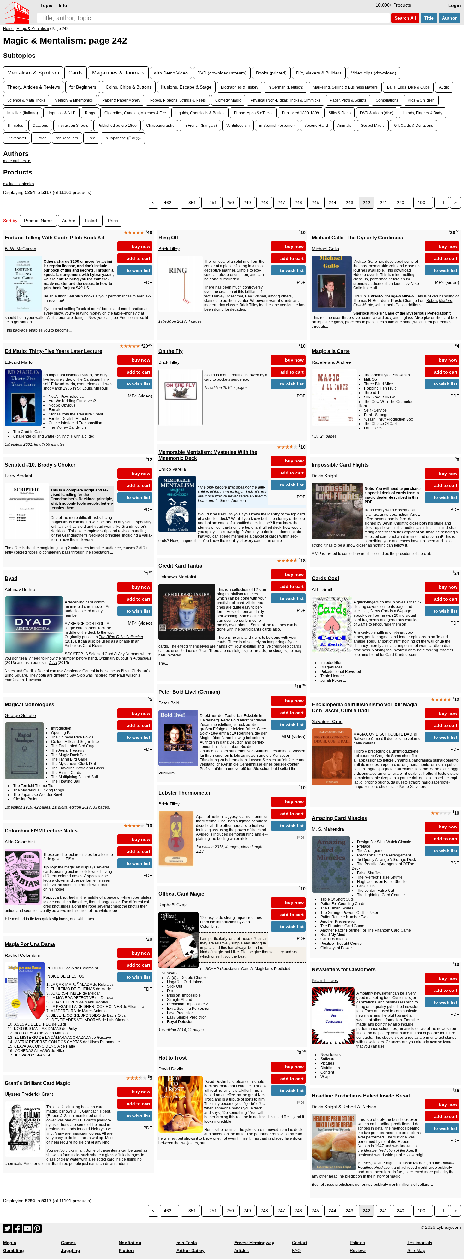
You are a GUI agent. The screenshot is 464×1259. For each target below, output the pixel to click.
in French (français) (200, 125)
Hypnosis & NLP (61, 113)
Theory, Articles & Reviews (33, 87)
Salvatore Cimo (327, 721)
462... (169, 202)
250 (230, 202)
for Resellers (67, 138)
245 (315, 202)
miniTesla (186, 1242)
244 (332, 202)
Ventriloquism (238, 125)
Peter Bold (168, 702)
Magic (9, 1242)
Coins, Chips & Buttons (129, 87)
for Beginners (82, 87)
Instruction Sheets (72, 125)
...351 (190, 202)
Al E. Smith (323, 589)
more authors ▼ (17, 161)
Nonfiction (130, 1242)
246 (298, 202)
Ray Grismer (255, 296)
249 (247, 202)
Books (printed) (271, 72)
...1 (441, 202)
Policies (357, 1242)
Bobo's (432, 300)
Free (91, 138)
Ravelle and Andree (331, 362)
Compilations (387, 100)
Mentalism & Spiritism (33, 73)
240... (402, 202)
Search (404, 18)
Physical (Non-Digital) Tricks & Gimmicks (285, 100)
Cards (75, 73)
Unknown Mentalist (177, 576)
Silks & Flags (340, 113)
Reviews (358, 1250)
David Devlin (170, 1068)
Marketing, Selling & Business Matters (345, 87)
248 (264, 202)
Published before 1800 (117, 125)
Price (113, 220)
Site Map (416, 1250)
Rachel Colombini (22, 955)
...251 (211, 202)
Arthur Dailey (190, 1250)
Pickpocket (16, 138)
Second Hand (316, 125)
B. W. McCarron (20, 248)
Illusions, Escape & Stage (186, 87)
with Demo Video (171, 72)
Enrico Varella (172, 469)
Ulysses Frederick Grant (29, 1094)
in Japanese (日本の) (123, 138)
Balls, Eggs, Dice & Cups (408, 87)
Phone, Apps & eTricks (253, 113)
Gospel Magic (372, 125)
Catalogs (40, 125)
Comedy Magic (228, 100)
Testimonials (419, 1242)
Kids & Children (421, 100)
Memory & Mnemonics (74, 100)
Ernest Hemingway (254, 1242)
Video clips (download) (373, 72)
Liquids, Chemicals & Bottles (199, 113)
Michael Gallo (325, 248)
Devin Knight (324, 475)
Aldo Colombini (20, 841)
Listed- (91, 220)
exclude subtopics (18, 184)
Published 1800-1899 (300, 113)
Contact (299, 1242)
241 (383, 202)
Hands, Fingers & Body (422, 113)
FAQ (296, 1250)
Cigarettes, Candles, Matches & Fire (135, 113)
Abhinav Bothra (20, 589)
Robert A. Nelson (359, 1106)
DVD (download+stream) (222, 72)
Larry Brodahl (18, 475)
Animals (344, 125)
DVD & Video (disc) (376, 113)
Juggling (70, 1250)
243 (349, 202)
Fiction (41, 138)
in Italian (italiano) (22, 113)
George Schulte (20, 715)
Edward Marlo (19, 362)
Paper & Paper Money (121, 100)
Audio (444, 87)
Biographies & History (239, 87)
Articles (241, 1250)
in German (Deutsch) (285, 87)
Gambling (13, 1250)
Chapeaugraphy (160, 125)
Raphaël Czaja (173, 904)
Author (449, 18)
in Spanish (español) (277, 125)
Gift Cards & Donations (413, 125)
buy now (141, 246)
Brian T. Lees (325, 980)
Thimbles (15, 125)
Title (429, 18)
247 (281, 202)
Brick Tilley (169, 248)
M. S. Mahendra (328, 829)
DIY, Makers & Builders (319, 72)
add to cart (138, 258)
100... (423, 202)
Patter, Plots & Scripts (348, 100)
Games (68, 1242)
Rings (90, 113)
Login (454, 5)
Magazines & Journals (118, 73)
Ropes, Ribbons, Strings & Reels (178, 100)
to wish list (138, 270)
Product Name (38, 220)
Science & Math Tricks (26, 100)
